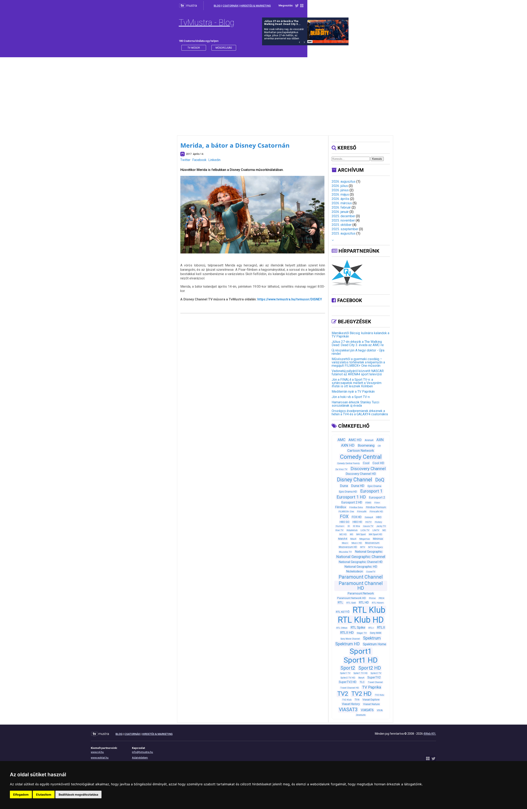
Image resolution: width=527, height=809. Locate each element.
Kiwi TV (339, 530)
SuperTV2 (374, 677)
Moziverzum (372, 543)
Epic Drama (374, 486)
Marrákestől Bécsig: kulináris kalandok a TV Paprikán (360, 334)
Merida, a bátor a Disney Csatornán (235, 145)
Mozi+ (345, 543)
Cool (366, 463)
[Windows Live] (302, 6)
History (378, 522)
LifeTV (376, 530)
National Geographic (368, 551)
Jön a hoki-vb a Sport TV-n (351, 397)
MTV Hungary (375, 547)
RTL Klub (369, 610)
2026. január (340, 212)
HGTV (368, 522)
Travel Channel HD (349, 687)
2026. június (340, 190)
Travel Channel (375, 682)
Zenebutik (361, 715)
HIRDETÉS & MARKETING (255, 5)
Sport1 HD (361, 660)
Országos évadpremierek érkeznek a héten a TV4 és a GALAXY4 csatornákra (360, 412)
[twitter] (297, 6)
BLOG (217, 5)
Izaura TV (368, 526)
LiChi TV (365, 530)
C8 (379, 446)
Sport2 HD (369, 668)
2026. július (340, 186)
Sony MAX (375, 633)
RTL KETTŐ (342, 611)
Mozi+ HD (357, 543)
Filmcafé (361, 511)
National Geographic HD (360, 567)
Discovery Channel (368, 468)
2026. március (342, 203)
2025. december (343, 216)
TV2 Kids (379, 695)
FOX (344, 516)
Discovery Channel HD (361, 474)
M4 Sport (361, 534)
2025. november (343, 220)
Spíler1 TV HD (360, 673)
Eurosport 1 (371, 491)
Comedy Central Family (348, 463)
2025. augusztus (344, 233)
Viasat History (351, 704)
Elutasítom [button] (43, 794)
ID (349, 526)
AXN (380, 440)
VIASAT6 (367, 710)
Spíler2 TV (376, 673)
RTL (340, 602)
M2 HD (343, 534)
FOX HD (356, 517)
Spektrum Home (374, 644)
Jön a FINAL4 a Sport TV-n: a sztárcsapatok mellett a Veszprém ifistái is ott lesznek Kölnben (356, 383)
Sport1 (361, 651)
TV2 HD (361, 693)
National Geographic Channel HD (360, 562)
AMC (341, 440)
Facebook (199, 160)
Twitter (185, 160)
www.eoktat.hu (99, 757)
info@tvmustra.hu (142, 752)
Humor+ (340, 526)
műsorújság (224, 47)
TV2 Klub (346, 699)
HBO (378, 517)
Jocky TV (381, 526)
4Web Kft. (429, 733)
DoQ (379, 480)
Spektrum (372, 638)
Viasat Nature (371, 704)
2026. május (340, 194)
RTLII (381, 627)
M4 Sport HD (375, 534)
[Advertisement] (263, 92)
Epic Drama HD (348, 491)
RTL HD (364, 602)
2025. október (342, 225)
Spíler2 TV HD (348, 677)
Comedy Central (361, 456)
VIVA (379, 710)
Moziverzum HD (348, 547)
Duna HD (357, 486)
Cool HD (378, 463)
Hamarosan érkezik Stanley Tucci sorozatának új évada (355, 403)
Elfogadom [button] (21, 794)
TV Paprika (371, 687)
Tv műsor (194, 47)
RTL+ (371, 627)
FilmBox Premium (376, 507)
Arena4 (369, 440)
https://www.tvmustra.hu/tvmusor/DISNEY (289, 299)
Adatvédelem (140, 757)
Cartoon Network (360, 450)
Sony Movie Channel (350, 638)
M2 (384, 530)
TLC (362, 682)
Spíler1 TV (345, 673)
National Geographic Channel (360, 557)
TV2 (342, 693)
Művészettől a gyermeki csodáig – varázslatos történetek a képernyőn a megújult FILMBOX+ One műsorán (358, 362)
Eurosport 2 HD (352, 502)
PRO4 (381, 598)
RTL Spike (358, 627)
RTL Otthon (341, 628)
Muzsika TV (345, 551)
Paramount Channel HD (361, 586)
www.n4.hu (97, 752)
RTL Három (378, 602)
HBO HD (357, 521)
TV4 (357, 699)
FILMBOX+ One (346, 511)
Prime (372, 598)
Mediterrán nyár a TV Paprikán (353, 391)
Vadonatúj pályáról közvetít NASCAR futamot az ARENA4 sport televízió (358, 372)
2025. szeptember (345, 229)
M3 (351, 534)
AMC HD (355, 440)
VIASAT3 (348, 709)
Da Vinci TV (341, 469)
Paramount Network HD (351, 598)
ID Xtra (356, 526)
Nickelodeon (354, 571)
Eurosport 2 (377, 497)
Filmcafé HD (376, 511)
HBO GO (344, 521)
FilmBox (340, 507)
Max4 (353, 538)
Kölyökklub (352, 530)
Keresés (377, 158)
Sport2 (347, 668)
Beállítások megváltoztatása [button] (78, 794)
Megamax (364, 539)
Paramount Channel (361, 577)
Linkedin (214, 160)
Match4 (342, 538)
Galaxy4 (369, 517)
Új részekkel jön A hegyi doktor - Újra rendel (358, 352)
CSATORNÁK (230, 5)
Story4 (361, 677)
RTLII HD (347, 632)
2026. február (341, 207)
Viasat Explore (371, 699)
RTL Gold (351, 602)
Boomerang (366, 445)
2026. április (340, 199)
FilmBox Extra (356, 507)
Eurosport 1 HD (351, 497)
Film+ (377, 502)
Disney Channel (354, 480)
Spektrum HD (347, 643)
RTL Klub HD (361, 620)
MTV (362, 547)
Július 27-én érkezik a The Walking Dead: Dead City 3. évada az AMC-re (358, 343)
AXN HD (347, 445)
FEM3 (368, 502)
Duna (344, 486)
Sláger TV (362, 633)
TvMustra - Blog (206, 22)
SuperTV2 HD (347, 682)
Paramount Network (361, 593)
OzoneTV (370, 571)
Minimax (378, 538)
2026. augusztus (344, 181)
